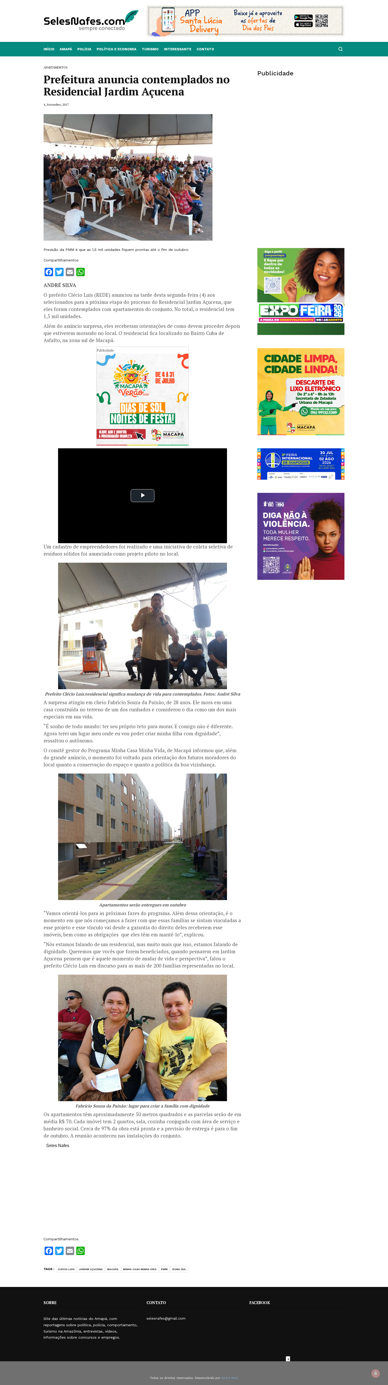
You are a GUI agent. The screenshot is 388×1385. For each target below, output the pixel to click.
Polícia (84, 49)
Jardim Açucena (91, 1269)
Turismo (150, 49)
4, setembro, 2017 (56, 104)
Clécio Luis (66, 1269)
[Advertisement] (143, 1195)
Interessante (177, 49)
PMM (164, 1269)
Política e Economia (116, 49)
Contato (205, 49)
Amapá (66, 49)
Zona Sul (179, 1269)
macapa (113, 1269)
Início (49, 49)
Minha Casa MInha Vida (140, 1269)
